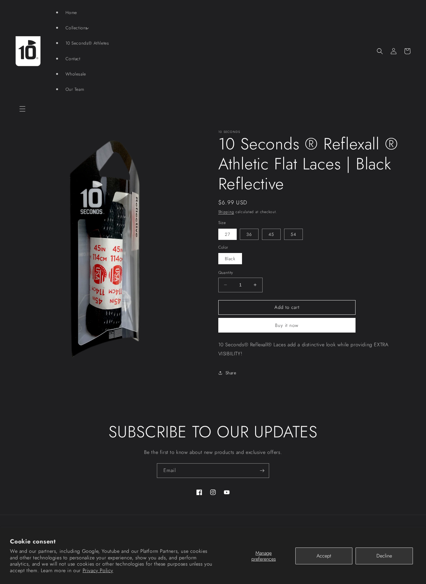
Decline (384, 555)
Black (230, 259)
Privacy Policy (98, 570)
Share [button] (230, 373)
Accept (324, 555)
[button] (22, 109)
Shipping (226, 212)
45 (271, 234)
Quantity (225, 272)
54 (293, 234)
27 (227, 234)
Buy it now (286, 325)
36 (249, 234)
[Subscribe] (262, 470)
